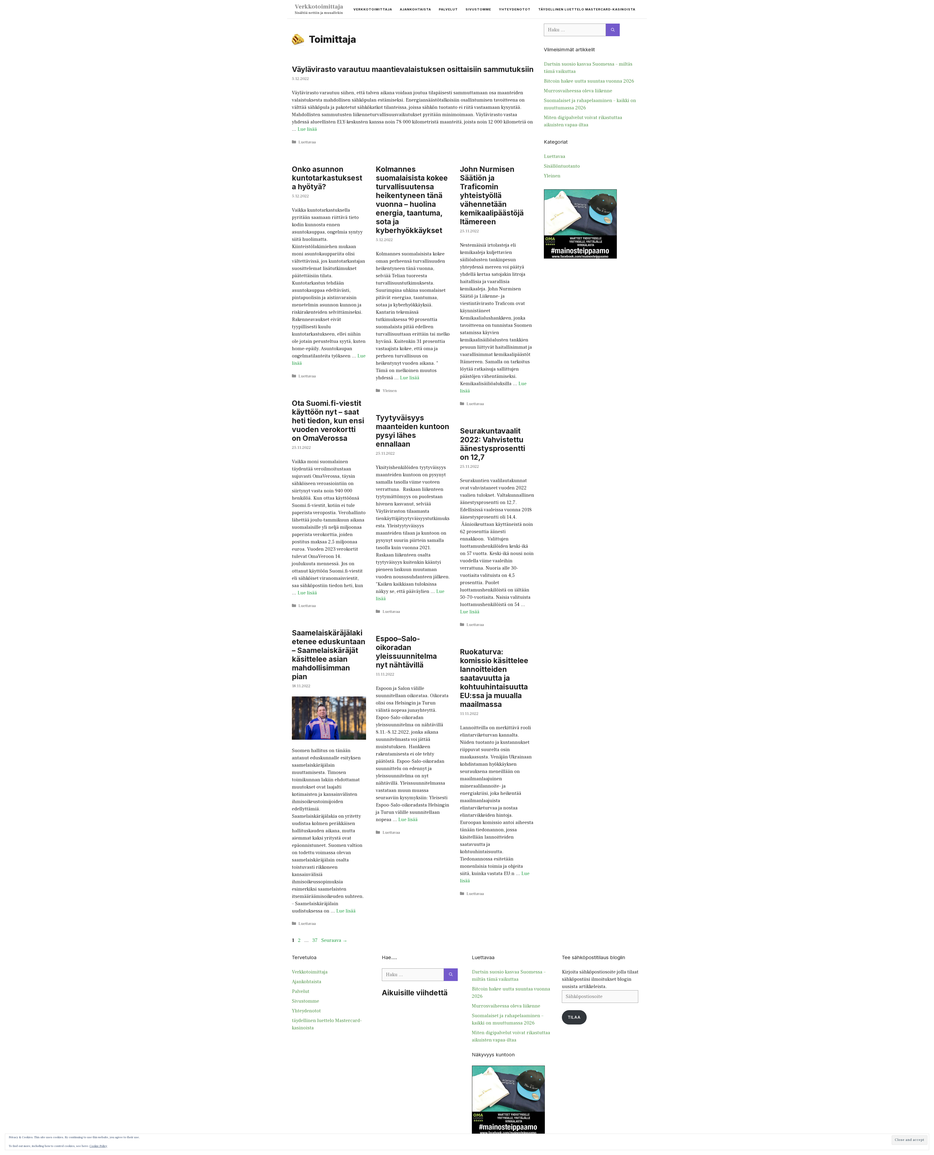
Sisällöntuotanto (562, 166)
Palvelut (448, 9)
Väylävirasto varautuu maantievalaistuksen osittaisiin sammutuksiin (413, 69)
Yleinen (390, 390)
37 (315, 940)
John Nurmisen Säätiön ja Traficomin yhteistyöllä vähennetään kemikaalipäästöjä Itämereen (492, 195)
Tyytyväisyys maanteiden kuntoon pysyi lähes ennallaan (412, 430)
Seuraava (334, 940)
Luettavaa (307, 142)
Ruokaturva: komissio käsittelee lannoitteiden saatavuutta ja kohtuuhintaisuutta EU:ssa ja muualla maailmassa (494, 678)
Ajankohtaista (415, 9)
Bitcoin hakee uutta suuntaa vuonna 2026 (589, 81)
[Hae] (613, 30)
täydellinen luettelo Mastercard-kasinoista (586, 9)
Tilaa (574, 1017)
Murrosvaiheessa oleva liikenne (578, 91)
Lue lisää (307, 129)
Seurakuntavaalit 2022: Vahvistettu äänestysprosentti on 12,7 (492, 443)
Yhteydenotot (514, 9)
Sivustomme (478, 9)
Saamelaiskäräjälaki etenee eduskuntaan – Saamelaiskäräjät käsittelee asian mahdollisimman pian (328, 654)
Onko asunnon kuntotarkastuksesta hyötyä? (327, 178)
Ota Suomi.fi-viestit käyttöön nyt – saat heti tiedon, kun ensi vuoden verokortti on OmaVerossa (328, 421)
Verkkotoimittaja (319, 6)
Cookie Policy (98, 1146)
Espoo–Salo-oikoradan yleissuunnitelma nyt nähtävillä (406, 651)
